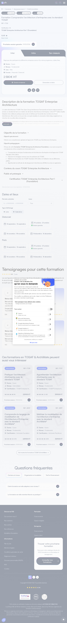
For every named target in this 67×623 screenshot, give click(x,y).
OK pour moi (33, 342)
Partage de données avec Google (24, 303)
